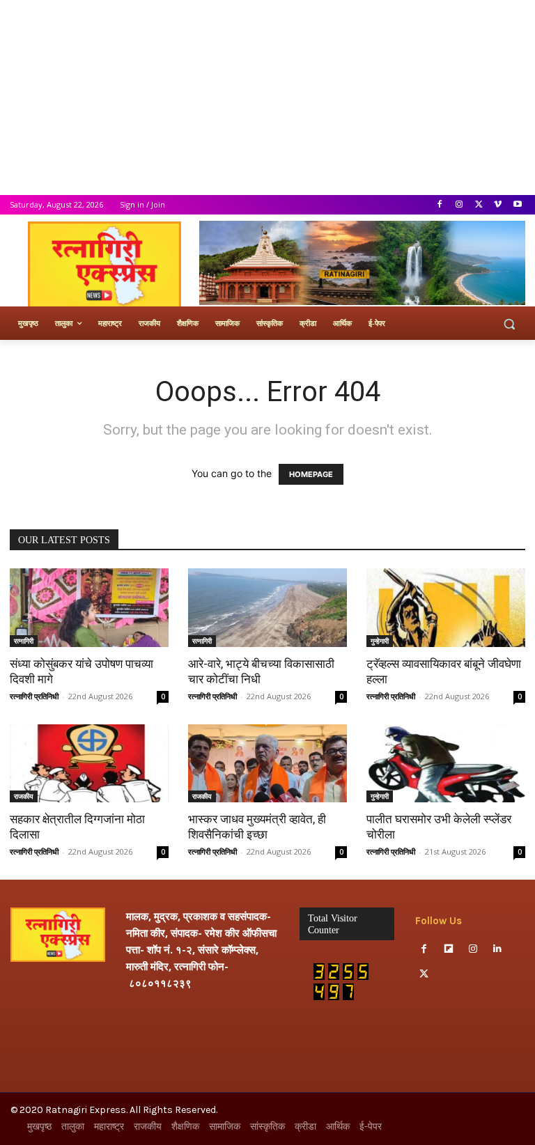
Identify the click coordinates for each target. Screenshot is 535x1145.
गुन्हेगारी (380, 641)
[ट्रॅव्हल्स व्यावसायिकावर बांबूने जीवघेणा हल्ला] (445, 607)
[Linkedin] (497, 949)
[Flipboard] (448, 949)
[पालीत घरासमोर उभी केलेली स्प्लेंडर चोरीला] (445, 763)
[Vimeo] (498, 205)
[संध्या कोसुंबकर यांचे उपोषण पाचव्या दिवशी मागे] (89, 607)
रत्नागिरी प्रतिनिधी (34, 696)
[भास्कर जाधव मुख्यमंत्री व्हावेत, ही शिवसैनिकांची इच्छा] (267, 763)
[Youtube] (517, 205)
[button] (509, 323)
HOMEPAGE (311, 474)
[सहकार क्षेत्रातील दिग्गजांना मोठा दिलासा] (89, 763)
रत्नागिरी (23, 641)
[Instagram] (459, 205)
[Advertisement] (267, 97)
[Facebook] (440, 205)
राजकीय (23, 796)
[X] (479, 205)
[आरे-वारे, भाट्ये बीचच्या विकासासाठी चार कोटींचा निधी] (267, 607)
